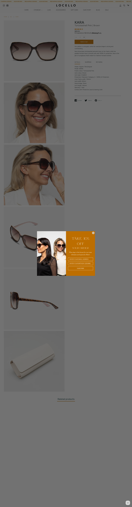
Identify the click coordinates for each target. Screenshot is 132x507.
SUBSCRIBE (80, 268)
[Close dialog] (93, 233)
